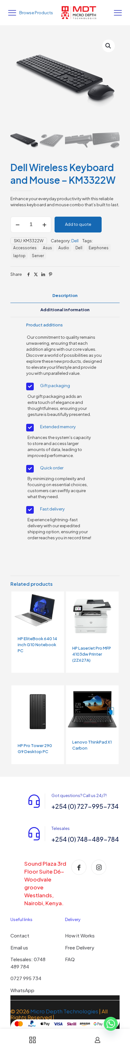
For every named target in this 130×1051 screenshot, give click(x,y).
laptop (19, 255)
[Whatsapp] (111, 1027)
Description (65, 295)
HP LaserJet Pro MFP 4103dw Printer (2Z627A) (91, 654)
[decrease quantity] (17, 224)
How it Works (80, 935)
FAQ (70, 959)
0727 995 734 (25, 978)
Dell (75, 240)
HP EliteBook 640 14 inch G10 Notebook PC (37, 644)
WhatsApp (22, 990)
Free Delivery (79, 947)
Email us (19, 947)
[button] (108, 46)
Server (38, 255)
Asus (47, 247)
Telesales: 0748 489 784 (27, 962)
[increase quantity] (44, 224)
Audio (63, 247)
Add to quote (78, 224)
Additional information (65, 309)
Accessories (25, 247)
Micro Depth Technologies (64, 1011)
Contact (19, 935)
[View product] (57, 599)
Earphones (99, 247)
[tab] (65, 295)
